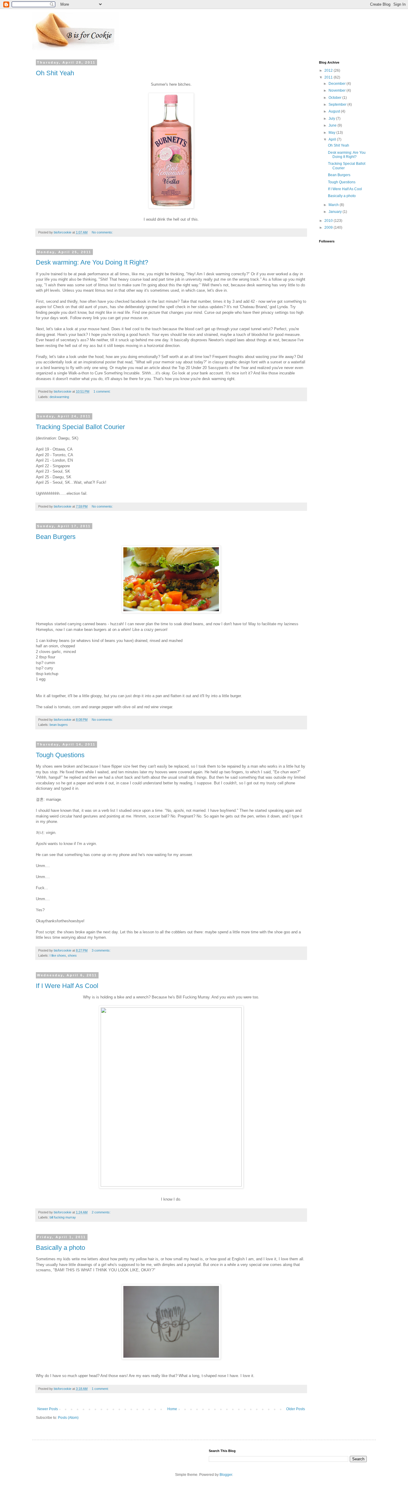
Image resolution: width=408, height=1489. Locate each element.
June (333, 125)
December (337, 84)
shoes (72, 955)
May (332, 132)
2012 (329, 70)
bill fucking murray (63, 1217)
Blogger (226, 1475)
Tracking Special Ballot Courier (80, 427)
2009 (329, 227)
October (335, 98)
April (333, 139)
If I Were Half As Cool (67, 985)
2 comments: (101, 1212)
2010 (329, 221)
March (334, 205)
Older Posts (295, 1409)
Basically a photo (60, 1247)
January (336, 212)
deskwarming (59, 397)
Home (172, 1409)
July (332, 118)
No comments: (103, 232)
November (337, 90)
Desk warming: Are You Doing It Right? (92, 262)
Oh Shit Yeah (55, 73)
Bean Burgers (56, 536)
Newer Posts (47, 1409)
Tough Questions (60, 755)
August (335, 111)
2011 (329, 77)
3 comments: (101, 950)
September (338, 104)
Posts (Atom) (68, 1418)
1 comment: (102, 391)
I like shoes (58, 955)
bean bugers (59, 724)
